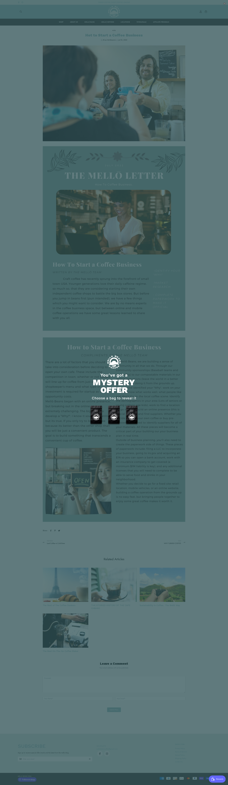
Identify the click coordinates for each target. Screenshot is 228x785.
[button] (96, 415)
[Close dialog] (224, 3)
